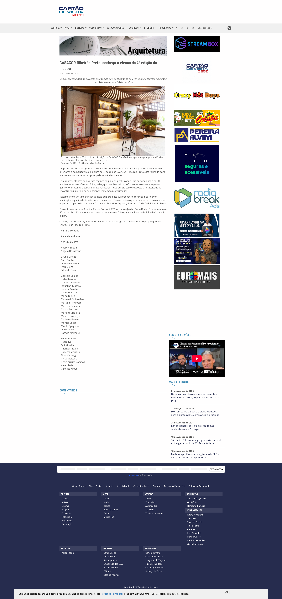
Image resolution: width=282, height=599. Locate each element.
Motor (148, 498)
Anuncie (109, 486)
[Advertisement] (167, 13)
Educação (66, 513)
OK (227, 591)
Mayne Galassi (194, 536)
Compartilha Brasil (154, 556)
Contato (157, 486)
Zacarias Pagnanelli (196, 498)
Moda (106, 502)
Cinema (65, 505)
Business (134, 28)
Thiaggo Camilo (194, 522)
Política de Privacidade (199, 486)
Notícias (79, 28)
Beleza (107, 505)
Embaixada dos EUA (113, 563)
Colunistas (95, 28)
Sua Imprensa (110, 560)
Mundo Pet (109, 516)
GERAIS (107, 571)
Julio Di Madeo (194, 533)
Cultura (55, 28)
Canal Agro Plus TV (154, 567)
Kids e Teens (110, 556)
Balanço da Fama (153, 571)
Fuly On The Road (153, 563)
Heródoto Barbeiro (196, 505)
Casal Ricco (192, 529)
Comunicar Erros (141, 486)
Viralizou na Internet (154, 513)
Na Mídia (149, 509)
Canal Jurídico (110, 552)
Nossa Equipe (95, 486)
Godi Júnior (192, 502)
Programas (165, 28)
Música (65, 502)
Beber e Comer (111, 509)
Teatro (65, 498)
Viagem (65, 509)
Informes (149, 28)
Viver (67, 28)
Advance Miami (111, 567)
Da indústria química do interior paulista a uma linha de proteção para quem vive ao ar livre (195, 397)
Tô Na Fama (193, 525)
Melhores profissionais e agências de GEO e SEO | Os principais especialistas (195, 456)
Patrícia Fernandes (196, 540)
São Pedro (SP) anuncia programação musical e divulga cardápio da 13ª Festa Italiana (196, 441)
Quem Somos (78, 486)
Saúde (106, 498)
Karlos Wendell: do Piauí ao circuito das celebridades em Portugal (192, 427)
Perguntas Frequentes (174, 486)
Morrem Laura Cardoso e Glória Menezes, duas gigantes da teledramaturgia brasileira (195, 413)
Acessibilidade (123, 486)
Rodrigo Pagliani (195, 514)
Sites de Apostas (111, 574)
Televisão (150, 502)
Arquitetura (67, 520)
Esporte (107, 513)
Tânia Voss (192, 518)
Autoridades (151, 505)
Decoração (67, 524)
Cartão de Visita (152, 552)
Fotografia (67, 516)
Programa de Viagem (155, 560)
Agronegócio (68, 552)
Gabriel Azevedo (195, 544)
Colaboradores (115, 28)
